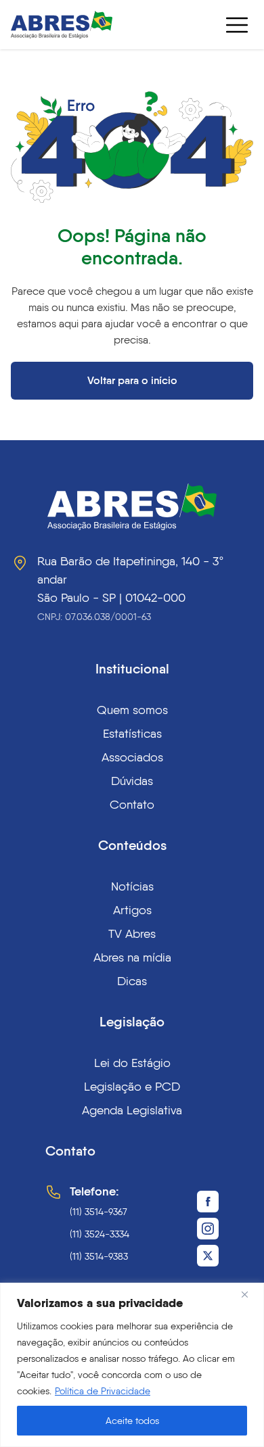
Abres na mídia (132, 957)
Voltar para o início (132, 380)
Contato (132, 804)
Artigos (132, 910)
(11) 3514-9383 (99, 1256)
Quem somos (132, 710)
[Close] (250, 1294)
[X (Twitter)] (208, 1255)
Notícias (132, 886)
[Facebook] (208, 1201)
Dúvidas (132, 781)
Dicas (132, 981)
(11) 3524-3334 (99, 1234)
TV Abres (132, 933)
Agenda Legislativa (132, 1110)
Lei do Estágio (132, 1062)
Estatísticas (132, 733)
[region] (132, 1365)
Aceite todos (132, 1420)
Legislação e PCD (132, 1086)
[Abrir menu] (237, 25)
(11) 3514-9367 (98, 1211)
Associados (132, 757)
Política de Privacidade (102, 1390)
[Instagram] (208, 1228)
